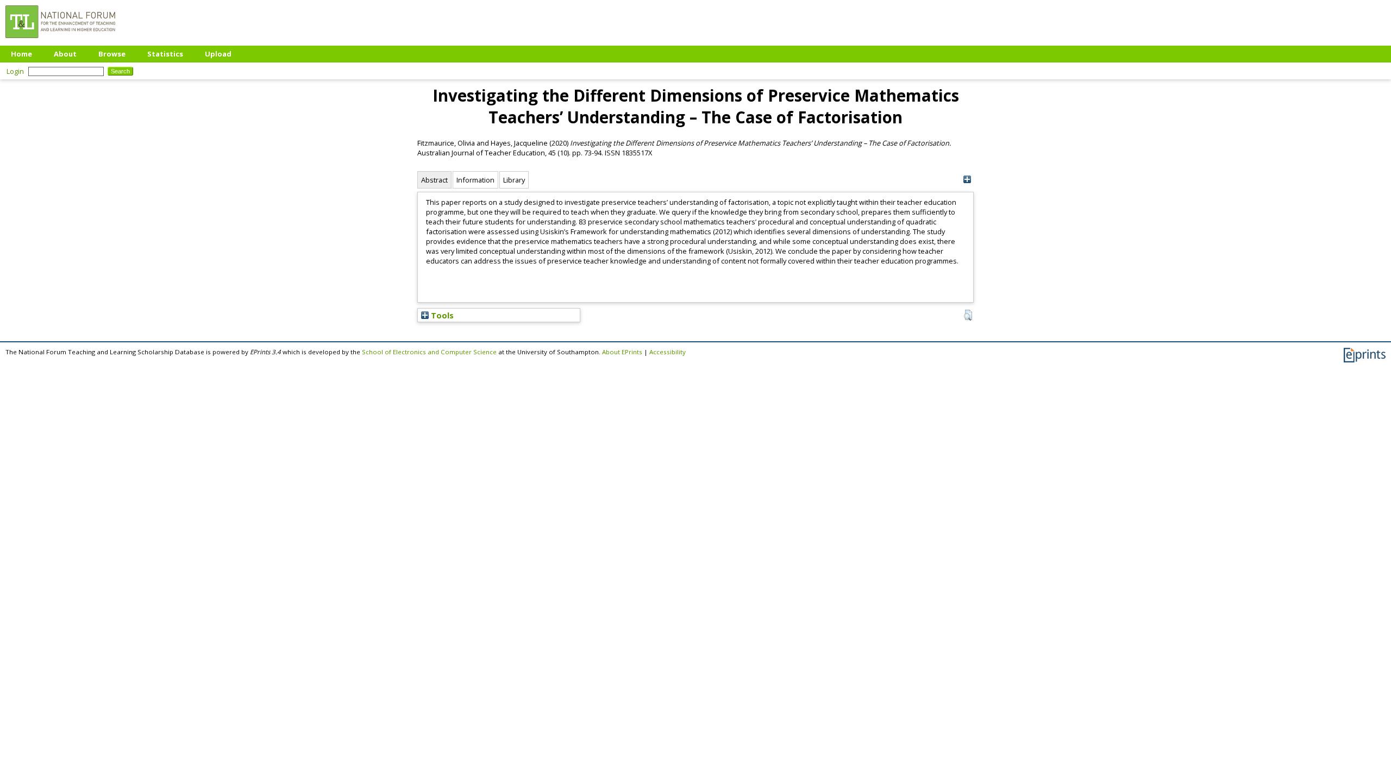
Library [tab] (514, 180)
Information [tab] (475, 180)
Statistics (165, 54)
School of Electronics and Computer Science (429, 352)
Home (21, 54)
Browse (112, 54)
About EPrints (622, 352)
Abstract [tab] (434, 180)
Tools (441, 315)
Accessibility (667, 352)
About (65, 54)
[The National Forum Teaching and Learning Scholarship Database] (60, 41)
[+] (967, 180)
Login (15, 71)
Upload (218, 54)
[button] (968, 315)
